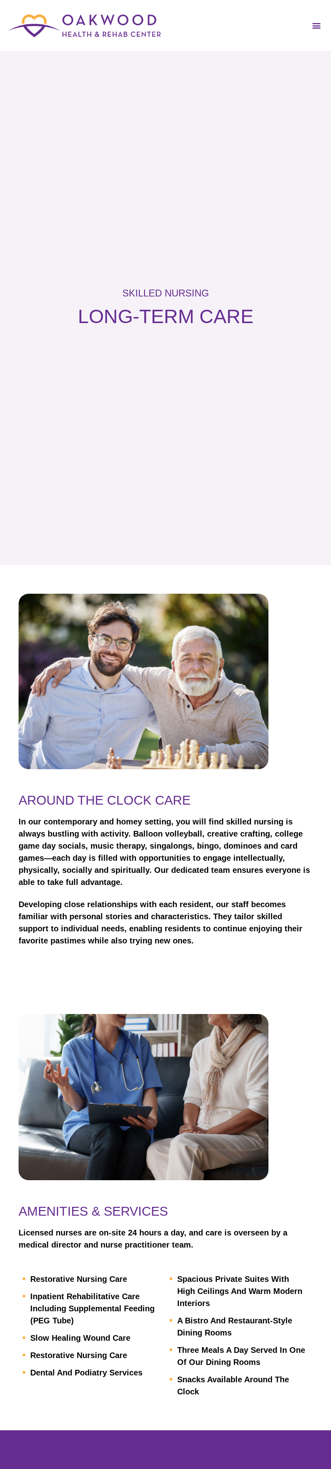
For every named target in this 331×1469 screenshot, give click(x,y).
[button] (316, 25)
